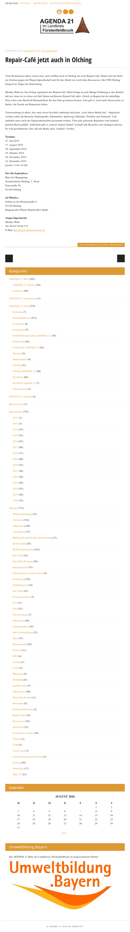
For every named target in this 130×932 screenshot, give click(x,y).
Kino (15, 638)
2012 (15, 417)
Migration (18, 673)
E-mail (65, 12)
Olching (103, 244)
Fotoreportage (20, 614)
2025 (15, 494)
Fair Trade (18, 590)
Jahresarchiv (15, 411)
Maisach (17, 353)
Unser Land (19, 750)
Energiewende (20, 567)
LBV (15, 656)
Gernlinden (19, 329)
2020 (15, 465)
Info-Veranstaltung (22, 632)
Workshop (18, 768)
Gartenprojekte (20, 626)
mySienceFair (20, 685)
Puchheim (18, 377)
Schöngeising (20, 388)
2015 (15, 435)
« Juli (63, 832)
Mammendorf (20, 359)
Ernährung (18, 579)
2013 (15, 423)
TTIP (15, 744)
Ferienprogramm (21, 596)
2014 (15, 429)
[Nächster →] (121, 258)
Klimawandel (20, 644)
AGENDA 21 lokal (19, 306)
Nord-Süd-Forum (22, 697)
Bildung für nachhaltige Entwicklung (32, 537)
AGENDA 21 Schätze (24, 284)
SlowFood (18, 727)
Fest (15, 602)
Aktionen (18, 519)
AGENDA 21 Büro (19, 279)
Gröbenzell (18, 341)
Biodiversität (19, 543)
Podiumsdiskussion (23, 709)
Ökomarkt (18, 703)
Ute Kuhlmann (49, 51)
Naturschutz (19, 691)
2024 (15, 488)
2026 (15, 500)
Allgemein (91, 244)
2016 (15, 441)
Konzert (17, 650)
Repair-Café (116, 244)
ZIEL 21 (17, 774)
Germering (18, 323)
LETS (16, 667)
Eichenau (18, 311)
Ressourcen (19, 721)
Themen (13, 508)
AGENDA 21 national (20, 396)
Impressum (40, 3)
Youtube (59, 11)
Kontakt (25, 3)
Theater (17, 738)
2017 (15, 447)
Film (15, 608)
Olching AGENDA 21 (24, 371)
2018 (15, 453)
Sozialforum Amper (23, 733)
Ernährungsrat (20, 585)
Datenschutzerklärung (65, 3)
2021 (15, 470)
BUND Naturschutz (23, 549)
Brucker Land (16, 404)
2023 (15, 482)
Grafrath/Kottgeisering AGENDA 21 (32, 335)
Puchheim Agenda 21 (24, 383)
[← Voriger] (9, 258)
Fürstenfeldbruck (21, 317)
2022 (15, 476)
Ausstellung (19, 531)
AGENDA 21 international (23, 298)
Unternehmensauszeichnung (28, 756)
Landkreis (18, 290)
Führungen (18, 620)
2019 (82, 244)
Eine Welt (18, 555)
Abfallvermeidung (22, 514)
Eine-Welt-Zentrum (23, 561)
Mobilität (17, 679)
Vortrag (17, 762)
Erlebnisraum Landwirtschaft (28, 573)
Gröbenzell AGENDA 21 (26, 347)
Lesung (16, 661)
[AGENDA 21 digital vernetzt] (65, 32)
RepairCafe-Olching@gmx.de (29, 230)
